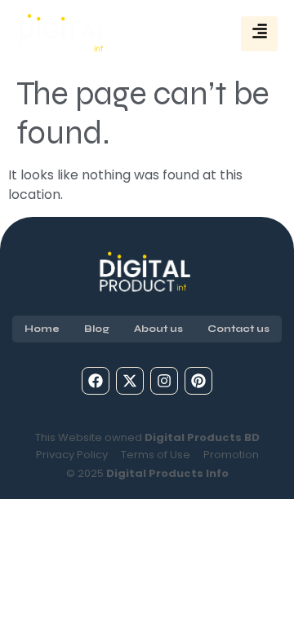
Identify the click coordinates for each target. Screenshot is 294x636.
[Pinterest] (198, 381)
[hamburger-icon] (259, 33)
